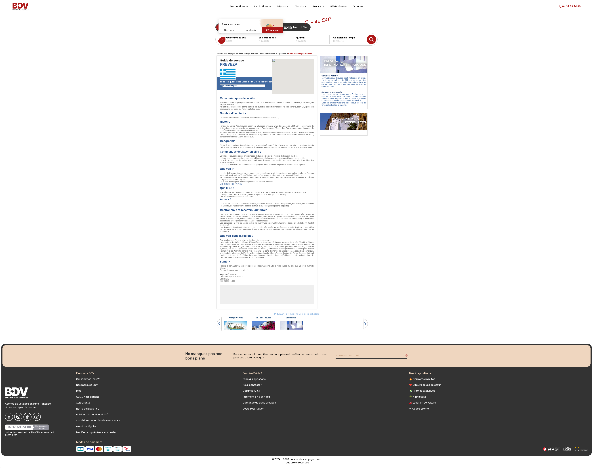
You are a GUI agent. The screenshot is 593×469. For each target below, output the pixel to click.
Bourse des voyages (226, 54)
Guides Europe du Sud (247, 54)
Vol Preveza (291, 318)
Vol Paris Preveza (263, 318)
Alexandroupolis (230, 86)
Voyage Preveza (236, 318)
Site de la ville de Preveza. (231, 184)
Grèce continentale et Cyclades (272, 54)
